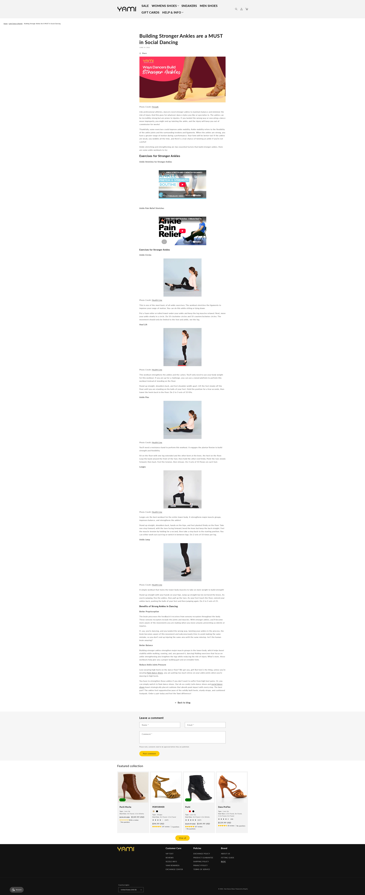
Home (6, 23)
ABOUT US (225, 854)
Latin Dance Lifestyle (16, 23)
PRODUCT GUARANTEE (203, 858)
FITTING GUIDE (227, 858)
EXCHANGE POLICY (201, 854)
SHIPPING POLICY (201, 862)
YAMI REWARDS (172, 865)
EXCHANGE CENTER (174, 869)
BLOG (223, 862)
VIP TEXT (169, 854)
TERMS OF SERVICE (201, 869)
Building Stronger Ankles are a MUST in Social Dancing (42, 23)
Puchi (187, 807)
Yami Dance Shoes (229, 889)
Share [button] (144, 53)
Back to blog (184, 702)
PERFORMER (158, 807)
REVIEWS (169, 858)
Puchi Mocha (125, 807)
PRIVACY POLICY (200, 865)
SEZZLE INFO (171, 862)
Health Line (157, 300)
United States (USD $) (128, 890)
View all (182, 838)
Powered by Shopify (242, 889)
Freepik (155, 107)
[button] (165, 5)
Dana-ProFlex (224, 807)
